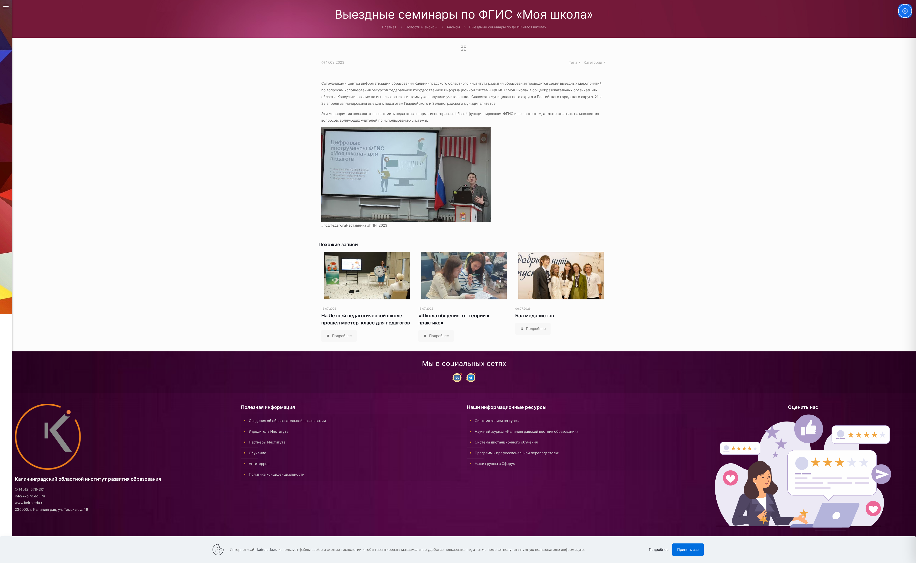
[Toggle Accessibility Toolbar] (905, 11)
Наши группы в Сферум (495, 463)
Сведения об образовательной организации (287, 420)
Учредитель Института (268, 431)
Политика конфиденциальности (276, 474)
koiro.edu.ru (267, 549)
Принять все (688, 549)
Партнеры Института (267, 442)
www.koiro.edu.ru (30, 502)
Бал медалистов (534, 315)
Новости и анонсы (421, 27)
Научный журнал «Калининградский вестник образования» (526, 431)
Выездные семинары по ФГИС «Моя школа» (507, 27)
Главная (389, 27)
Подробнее (659, 549)
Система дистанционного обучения (506, 442)
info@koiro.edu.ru (30, 496)
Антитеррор (259, 463)
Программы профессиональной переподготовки (517, 453)
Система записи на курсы (497, 420)
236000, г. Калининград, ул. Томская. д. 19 (51, 509)
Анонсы (453, 27)
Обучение (257, 453)
